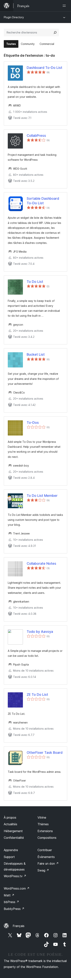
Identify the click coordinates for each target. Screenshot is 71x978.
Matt (9, 895)
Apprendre (11, 850)
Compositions (46, 838)
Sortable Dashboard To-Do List (43, 200)
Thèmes (43, 824)
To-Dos (33, 423)
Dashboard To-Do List (44, 68)
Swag (43, 870)
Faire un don (48, 863)
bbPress (11, 902)
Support (9, 857)
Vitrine (41, 817)
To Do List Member (42, 496)
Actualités (10, 824)
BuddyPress (14, 909)
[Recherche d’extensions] (55, 32)
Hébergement (13, 831)
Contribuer (44, 850)
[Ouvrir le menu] (65, 5)
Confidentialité (14, 838)
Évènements (46, 857)
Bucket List (36, 354)
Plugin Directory (14, 17)
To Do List (35, 282)
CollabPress (36, 136)
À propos (10, 817)
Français (18, 926)
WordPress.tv (15, 876)
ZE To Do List (37, 695)
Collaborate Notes (41, 563)
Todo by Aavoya (40, 632)
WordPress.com (17, 888)
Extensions (45, 831)
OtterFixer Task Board (44, 753)
